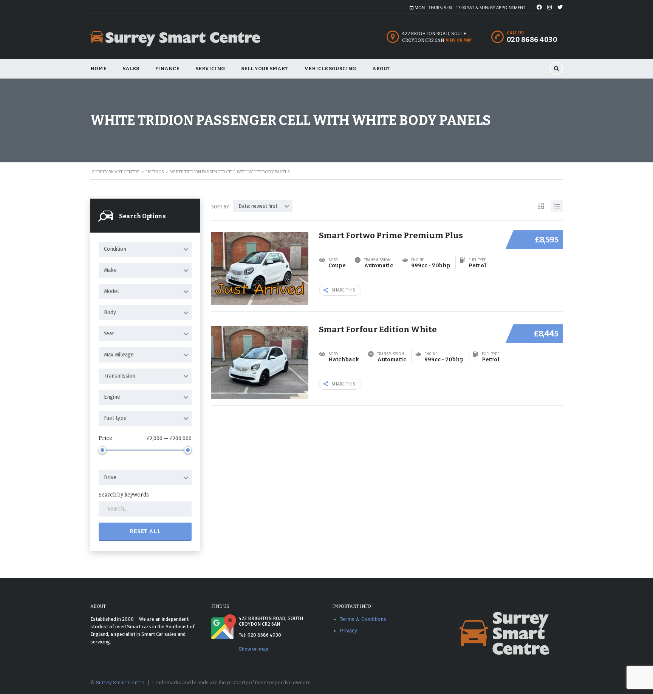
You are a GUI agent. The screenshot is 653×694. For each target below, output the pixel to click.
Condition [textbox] (115, 249)
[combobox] (145, 249)
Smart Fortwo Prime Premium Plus (391, 235)
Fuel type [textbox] (115, 418)
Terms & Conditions (363, 619)
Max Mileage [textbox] (119, 355)
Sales (130, 68)
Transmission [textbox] (119, 376)
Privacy (348, 631)
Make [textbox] (110, 270)
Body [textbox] (110, 312)
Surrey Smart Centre (120, 682)
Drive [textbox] (110, 477)
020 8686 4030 (532, 39)
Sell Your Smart (264, 68)
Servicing (210, 68)
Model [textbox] (111, 291)
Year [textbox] (109, 333)
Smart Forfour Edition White (378, 329)
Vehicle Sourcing (330, 68)
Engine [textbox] (112, 397)
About (381, 68)
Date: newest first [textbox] (257, 206)
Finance (167, 68)
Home (98, 68)
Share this (343, 290)
